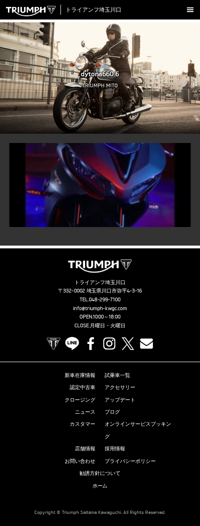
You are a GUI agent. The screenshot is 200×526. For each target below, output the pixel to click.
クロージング (80, 399)
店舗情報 (85, 448)
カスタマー (82, 424)
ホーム (100, 485)
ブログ (112, 412)
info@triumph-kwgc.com (100, 308)
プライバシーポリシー (130, 461)
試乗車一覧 (117, 375)
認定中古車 (82, 387)
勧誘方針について (100, 473)
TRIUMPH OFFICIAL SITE (53, 344)
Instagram (109, 344)
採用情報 (115, 448)
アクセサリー (120, 387)
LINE (72, 344)
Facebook (91, 344)
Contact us (146, 344)
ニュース (85, 412)
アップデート (120, 399)
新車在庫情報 (80, 375)
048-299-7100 (105, 299)
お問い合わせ (80, 461)
